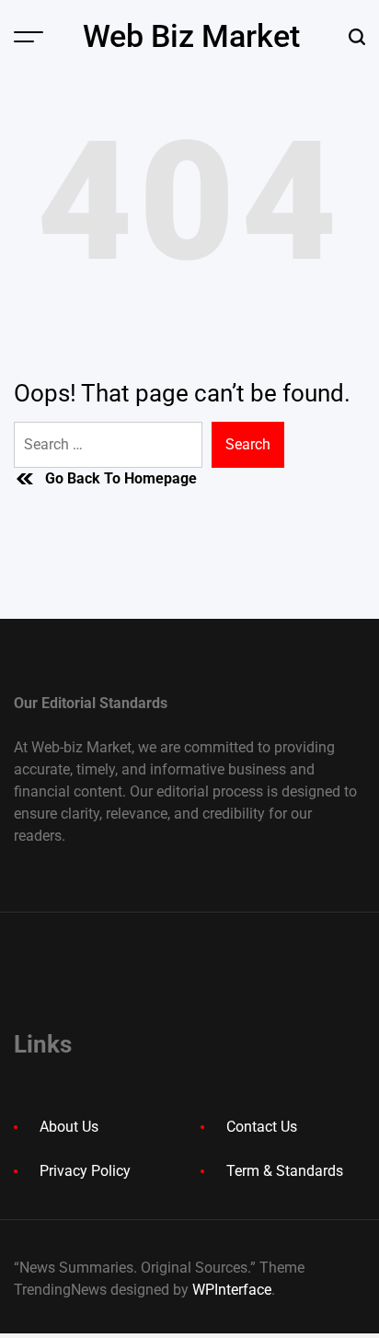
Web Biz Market (191, 36)
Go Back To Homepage (121, 478)
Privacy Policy (85, 1171)
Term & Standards (284, 1171)
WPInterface (231, 1289)
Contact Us (261, 1126)
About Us (69, 1126)
